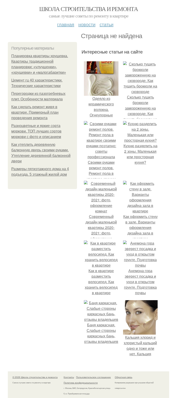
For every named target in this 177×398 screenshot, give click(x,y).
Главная (65, 24)
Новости (86, 24)
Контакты (69, 377)
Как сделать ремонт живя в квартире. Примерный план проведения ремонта (35, 112)
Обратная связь (123, 377)
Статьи (106, 24)
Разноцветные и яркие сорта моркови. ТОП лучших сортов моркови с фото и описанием (36, 131)
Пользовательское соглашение (93, 377)
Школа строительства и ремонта (88, 9)
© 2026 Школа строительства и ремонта (35, 377)
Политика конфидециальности (81, 382)
